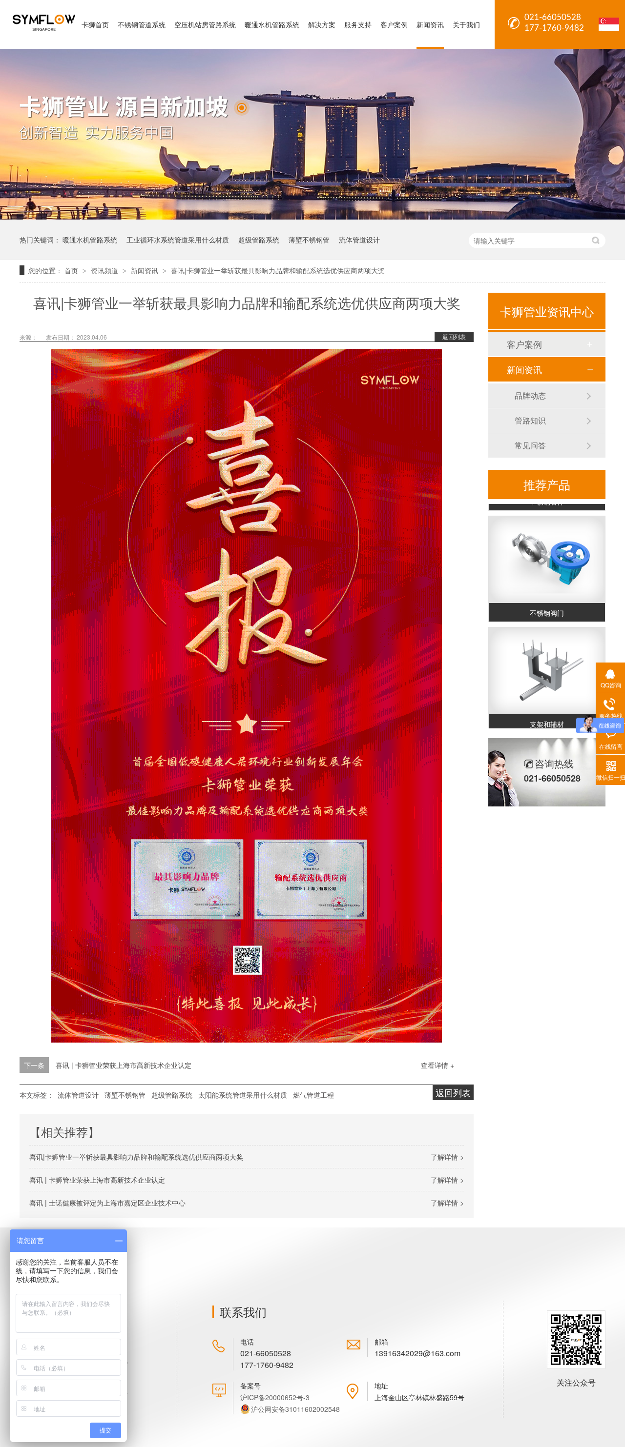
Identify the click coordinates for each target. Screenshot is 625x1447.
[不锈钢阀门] (547, 553)
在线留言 (113, 1395)
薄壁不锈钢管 (309, 239)
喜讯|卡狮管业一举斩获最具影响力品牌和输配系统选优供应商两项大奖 (278, 270)
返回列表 (454, 336)
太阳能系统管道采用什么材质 (242, 1095)
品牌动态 (530, 395)
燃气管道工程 (313, 1095)
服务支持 (358, 24)
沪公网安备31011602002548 (295, 1409)
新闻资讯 (430, 24)
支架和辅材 (547, 717)
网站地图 (113, 1413)
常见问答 (530, 445)
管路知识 (530, 420)
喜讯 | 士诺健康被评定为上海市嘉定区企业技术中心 (107, 1202)
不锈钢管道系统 (142, 24)
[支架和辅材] (547, 664)
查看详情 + (437, 1065)
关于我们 (466, 24)
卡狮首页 (95, 24)
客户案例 (394, 24)
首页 (72, 270)
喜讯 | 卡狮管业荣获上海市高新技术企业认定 (123, 1065)
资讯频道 (105, 270)
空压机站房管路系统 (205, 24)
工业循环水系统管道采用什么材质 (177, 239)
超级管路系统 (258, 239)
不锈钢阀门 (547, 606)
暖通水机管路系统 (272, 24)
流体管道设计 (359, 239)
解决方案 (321, 24)
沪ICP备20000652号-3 (275, 1397)
